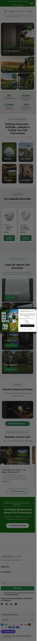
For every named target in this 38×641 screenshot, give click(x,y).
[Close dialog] (35, 309)
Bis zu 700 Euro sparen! (27, 325)
